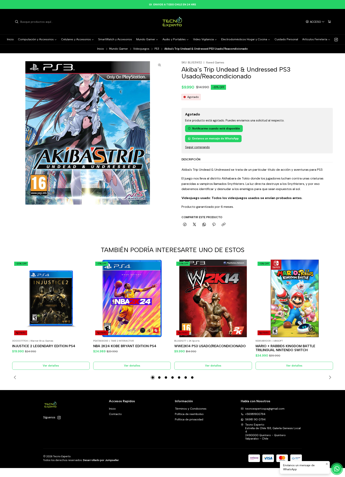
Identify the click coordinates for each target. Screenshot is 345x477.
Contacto (115, 414)
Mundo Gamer (118, 48)
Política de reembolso (189, 414)
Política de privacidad (189, 419)
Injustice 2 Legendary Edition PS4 (43, 346)
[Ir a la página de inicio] (172, 22)
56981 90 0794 (255, 419)
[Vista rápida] (84, 303)
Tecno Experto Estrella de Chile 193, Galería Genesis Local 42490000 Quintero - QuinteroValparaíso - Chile (273, 431)
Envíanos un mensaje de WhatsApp (215, 138)
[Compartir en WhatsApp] (204, 224)
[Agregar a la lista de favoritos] (84, 293)
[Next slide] (329, 377)
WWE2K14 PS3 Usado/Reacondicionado (210, 346)
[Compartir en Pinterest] (213, 224)
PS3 (157, 48)
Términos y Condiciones (190, 408)
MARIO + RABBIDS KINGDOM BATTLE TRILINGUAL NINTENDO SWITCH (285, 348)
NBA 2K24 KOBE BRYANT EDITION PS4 (124, 346)
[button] (152, 377)
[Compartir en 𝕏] (194, 224)
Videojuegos (141, 48)
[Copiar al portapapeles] (223, 224)
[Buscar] (16, 22)
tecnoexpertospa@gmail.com (265, 408)
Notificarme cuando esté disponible (216, 128)
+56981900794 (255, 414)
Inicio (100, 48)
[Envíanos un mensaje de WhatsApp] (337, 469)
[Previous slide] (16, 377)
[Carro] (329, 22)
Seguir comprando (197, 147)
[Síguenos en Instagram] (336, 39)
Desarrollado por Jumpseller (101, 460)
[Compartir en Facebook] (184, 224)
